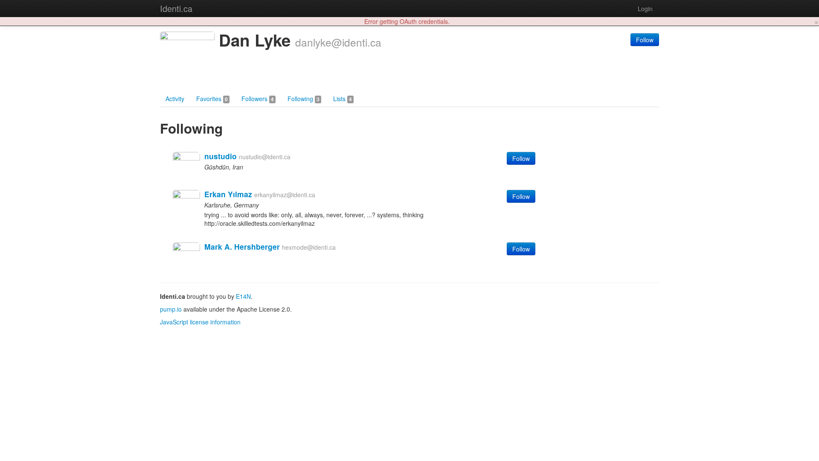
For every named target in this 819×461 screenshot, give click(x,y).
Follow (644, 39)
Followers (257, 98)
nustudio (220, 156)
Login (645, 8)
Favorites (212, 98)
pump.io (171, 309)
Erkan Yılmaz (228, 194)
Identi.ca (176, 8)
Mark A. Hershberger (242, 246)
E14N (243, 296)
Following (303, 98)
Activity (175, 98)
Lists (342, 98)
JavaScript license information (200, 322)
